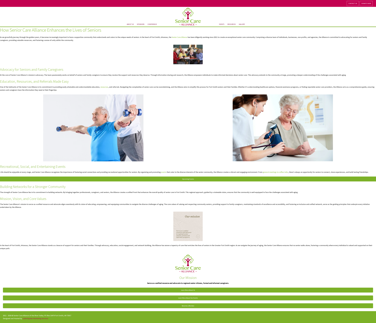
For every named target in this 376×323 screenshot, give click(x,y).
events (163, 172)
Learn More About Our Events (188, 298)
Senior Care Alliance (179, 37)
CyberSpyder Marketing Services (35, 318)
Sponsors (140, 24)
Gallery (242, 24)
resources (104, 87)
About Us (130, 24)
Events (221, 24)
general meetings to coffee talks (275, 172)
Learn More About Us (188, 290)
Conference (152, 24)
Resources (231, 24)
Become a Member (188, 306)
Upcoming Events (188, 179)
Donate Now (366, 3)
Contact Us (352, 3)
